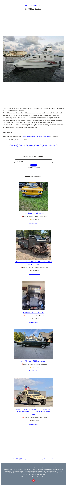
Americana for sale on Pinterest (39, 476)
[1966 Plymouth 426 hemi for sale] (33, 358)
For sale (51, 458)
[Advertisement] (33, 23)
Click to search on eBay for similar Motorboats (35, 136)
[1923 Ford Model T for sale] (33, 310)
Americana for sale (33, 5)
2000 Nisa (13, 145)
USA (44, 458)
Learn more (42, 474)
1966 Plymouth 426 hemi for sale (33, 361)
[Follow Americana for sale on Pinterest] (33, 481)
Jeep (29, 458)
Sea (54, 145)
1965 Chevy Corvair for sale (34, 213)
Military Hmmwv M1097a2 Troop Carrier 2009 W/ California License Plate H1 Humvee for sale (33, 411)
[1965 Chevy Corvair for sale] (33, 210)
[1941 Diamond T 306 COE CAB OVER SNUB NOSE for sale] (33, 259)
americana (22, 145)
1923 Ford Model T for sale (33, 313)
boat (30, 145)
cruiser (37, 145)
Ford (22, 458)
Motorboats (46, 145)
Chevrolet (15, 458)
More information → (34, 223)
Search (33, 165)
